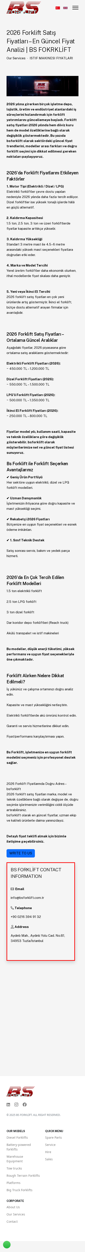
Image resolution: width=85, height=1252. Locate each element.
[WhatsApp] (8, 1241)
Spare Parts (53, 1137)
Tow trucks (14, 1168)
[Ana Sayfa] (24, 7)
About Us (13, 1207)
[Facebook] (25, 1105)
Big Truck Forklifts (19, 1190)
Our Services (16, 58)
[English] (65, 7)
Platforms (13, 1183)
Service (50, 1145)
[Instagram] (16, 1105)
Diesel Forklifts (17, 1137)
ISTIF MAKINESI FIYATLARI (51, 58)
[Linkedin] (8, 1105)
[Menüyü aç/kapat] (75, 8)
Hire (48, 1152)
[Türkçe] (58, 7)
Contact (12, 1221)
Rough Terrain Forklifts (23, 1175)
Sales (49, 1159)
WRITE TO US (20, 853)
